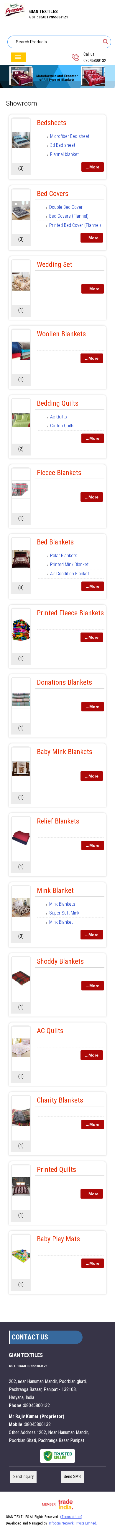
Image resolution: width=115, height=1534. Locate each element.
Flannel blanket (64, 154)
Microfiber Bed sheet (69, 136)
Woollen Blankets (61, 334)
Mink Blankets (62, 904)
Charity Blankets (60, 1100)
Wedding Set (54, 264)
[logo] (14, 15)
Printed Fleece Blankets (70, 613)
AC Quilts (50, 1031)
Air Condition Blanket (69, 573)
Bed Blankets (55, 542)
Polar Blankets (63, 555)
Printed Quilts (56, 1169)
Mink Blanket (55, 890)
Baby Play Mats (58, 1239)
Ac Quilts (58, 417)
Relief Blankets (58, 821)
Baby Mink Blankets (64, 752)
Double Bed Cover (66, 207)
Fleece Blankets (59, 473)
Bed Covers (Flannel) (68, 216)
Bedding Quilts (57, 403)
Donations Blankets (64, 682)
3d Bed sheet (62, 145)
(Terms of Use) (71, 1517)
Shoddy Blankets (60, 961)
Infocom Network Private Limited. (73, 1523)
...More (92, 167)
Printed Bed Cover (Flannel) (75, 225)
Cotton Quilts (62, 425)
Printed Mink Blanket (69, 564)
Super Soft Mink (64, 913)
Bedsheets (51, 123)
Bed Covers (52, 193)
